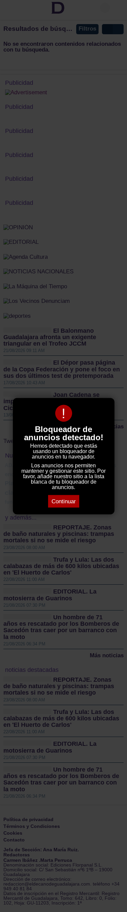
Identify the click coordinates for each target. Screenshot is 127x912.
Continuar (63, 501)
